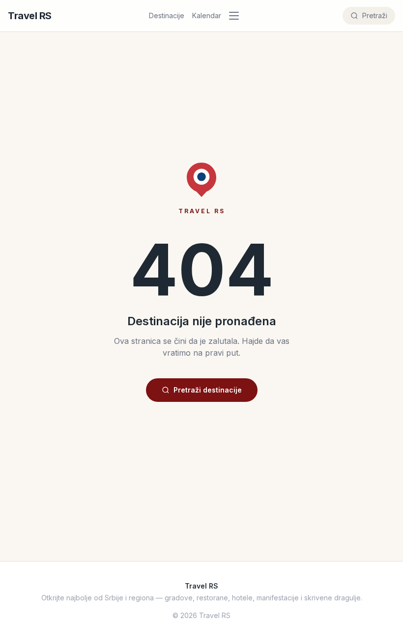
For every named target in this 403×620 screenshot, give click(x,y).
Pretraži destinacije (207, 390)
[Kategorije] (237, 16)
